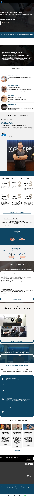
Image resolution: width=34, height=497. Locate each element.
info (14, 495)
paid (19, 495)
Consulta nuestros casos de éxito (17, 341)
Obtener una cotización (29, 458)
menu (32, 1)
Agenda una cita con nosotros (5, 23)
